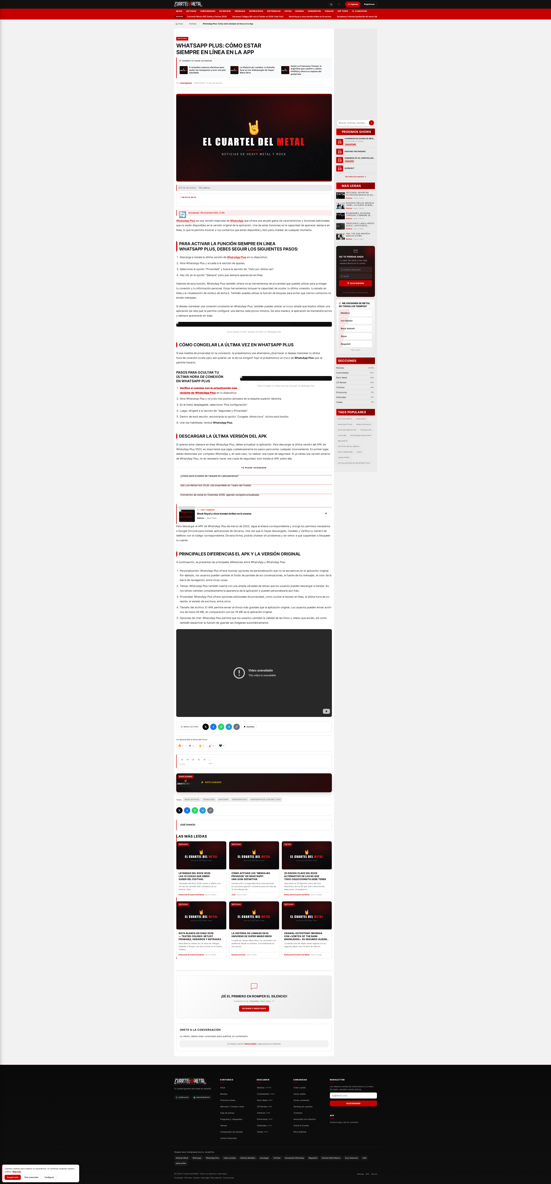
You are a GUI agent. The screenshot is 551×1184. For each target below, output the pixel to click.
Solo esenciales (31, 1177)
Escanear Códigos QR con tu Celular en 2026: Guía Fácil (225, 16)
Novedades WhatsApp (360, 436)
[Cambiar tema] (331, 4)
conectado (210, 1036)
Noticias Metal (345, 419)
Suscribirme (357, 283)
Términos (188, 1178)
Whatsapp (223, 799)
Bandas (299, 11)
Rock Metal (264, 1100)
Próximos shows (227, 1100)
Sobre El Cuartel (301, 1125)
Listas (288, 11)
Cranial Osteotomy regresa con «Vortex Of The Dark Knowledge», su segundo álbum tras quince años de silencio (305, 936)
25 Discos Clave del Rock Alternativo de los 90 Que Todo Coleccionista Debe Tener (305, 876)
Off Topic (343, 11)
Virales (329, 11)
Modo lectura (191, 727)
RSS (367, 1174)
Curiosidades (207, 11)
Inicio (179, 11)
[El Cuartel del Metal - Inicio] (188, 4)
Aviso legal (205, 1178)
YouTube (342, 436)
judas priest (344, 458)
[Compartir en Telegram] (229, 727)
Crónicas (240, 11)
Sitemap (360, 1174)
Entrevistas (256, 11)
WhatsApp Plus (185, 220)
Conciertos (314, 11)
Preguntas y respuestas (231, 1119)
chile (359, 452)
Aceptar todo (12, 1177)
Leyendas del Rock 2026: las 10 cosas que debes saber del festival (195, 876)
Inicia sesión (250, 1044)
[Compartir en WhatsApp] (221, 727)
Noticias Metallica (347, 430)
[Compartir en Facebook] (213, 727)
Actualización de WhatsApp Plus (354, 463)
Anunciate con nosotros (305, 1119)
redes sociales (192, 799)
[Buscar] (339, 4)
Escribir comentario (254, 1008)
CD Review (225, 11)
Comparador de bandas (231, 1132)
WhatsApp (236, 220)
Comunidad (361, 11)
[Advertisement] (355, 75)
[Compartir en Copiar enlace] (236, 727)
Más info (16, 1171)
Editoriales (274, 11)
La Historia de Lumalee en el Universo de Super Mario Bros (251, 935)
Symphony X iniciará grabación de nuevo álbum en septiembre (332, 16)
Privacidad (178, 1178)
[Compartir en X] (205, 727)
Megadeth (343, 441)
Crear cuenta (300, 1087)
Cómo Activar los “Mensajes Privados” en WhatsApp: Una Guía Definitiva (250, 876)
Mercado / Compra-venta (232, 1106)
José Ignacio (186, 83)
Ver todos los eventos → (355, 177)
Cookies (196, 1178)
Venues (223, 1125)
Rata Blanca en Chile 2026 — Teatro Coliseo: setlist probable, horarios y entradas (200, 936)
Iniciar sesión (300, 1094)
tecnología (209, 799)
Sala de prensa (227, 1113)
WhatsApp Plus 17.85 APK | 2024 (265, 799)
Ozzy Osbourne (345, 452)
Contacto (298, 1113)
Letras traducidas (228, 1138)
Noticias (191, 11)
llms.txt (374, 1174)
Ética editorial (300, 1132)
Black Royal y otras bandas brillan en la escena (277, 16)
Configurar (49, 1177)
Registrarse (369, 4)
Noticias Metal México (349, 447)
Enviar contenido (301, 1100)
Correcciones (228, 1178)
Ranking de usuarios (303, 1106)
